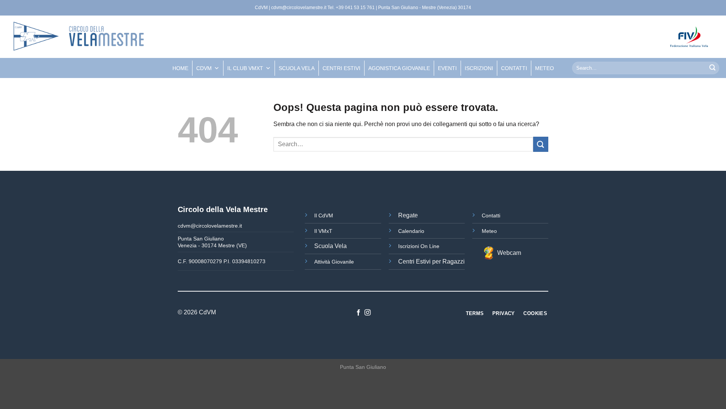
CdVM (204, 68)
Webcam (507, 253)
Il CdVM (323, 215)
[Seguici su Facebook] (358, 312)
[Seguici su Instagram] (368, 312)
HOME (180, 68)
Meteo (489, 231)
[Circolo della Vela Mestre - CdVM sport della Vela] (138, 37)
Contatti (491, 215)
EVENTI (447, 68)
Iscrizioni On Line (418, 246)
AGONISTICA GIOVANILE (399, 68)
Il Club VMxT (245, 68)
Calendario (411, 231)
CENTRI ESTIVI (341, 68)
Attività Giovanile (334, 262)
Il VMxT (323, 231)
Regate (408, 215)
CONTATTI (514, 68)
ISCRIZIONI (479, 68)
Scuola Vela (330, 246)
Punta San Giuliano (363, 367)
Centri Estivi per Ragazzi (431, 261)
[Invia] (712, 68)
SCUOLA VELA (297, 68)
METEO (544, 68)
